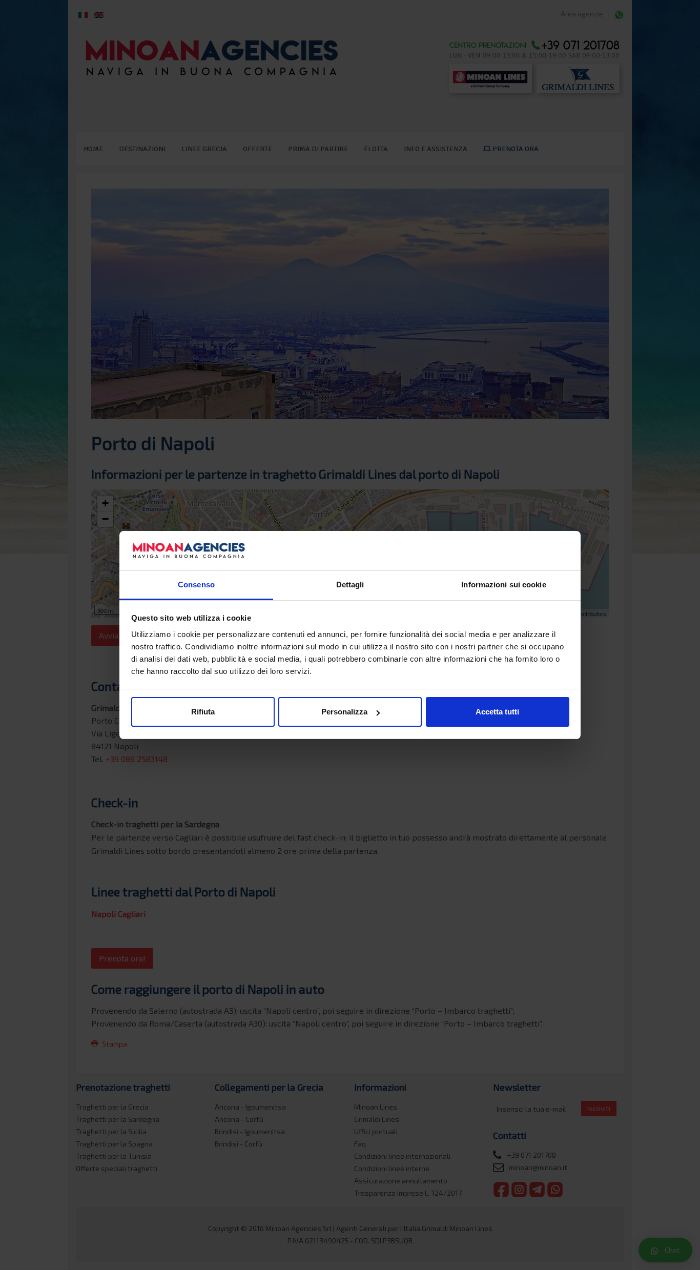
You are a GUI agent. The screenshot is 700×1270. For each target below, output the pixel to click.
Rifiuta (203, 711)
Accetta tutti (497, 711)
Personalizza (344, 711)
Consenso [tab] (196, 584)
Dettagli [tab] (350, 584)
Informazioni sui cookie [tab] (503, 584)
